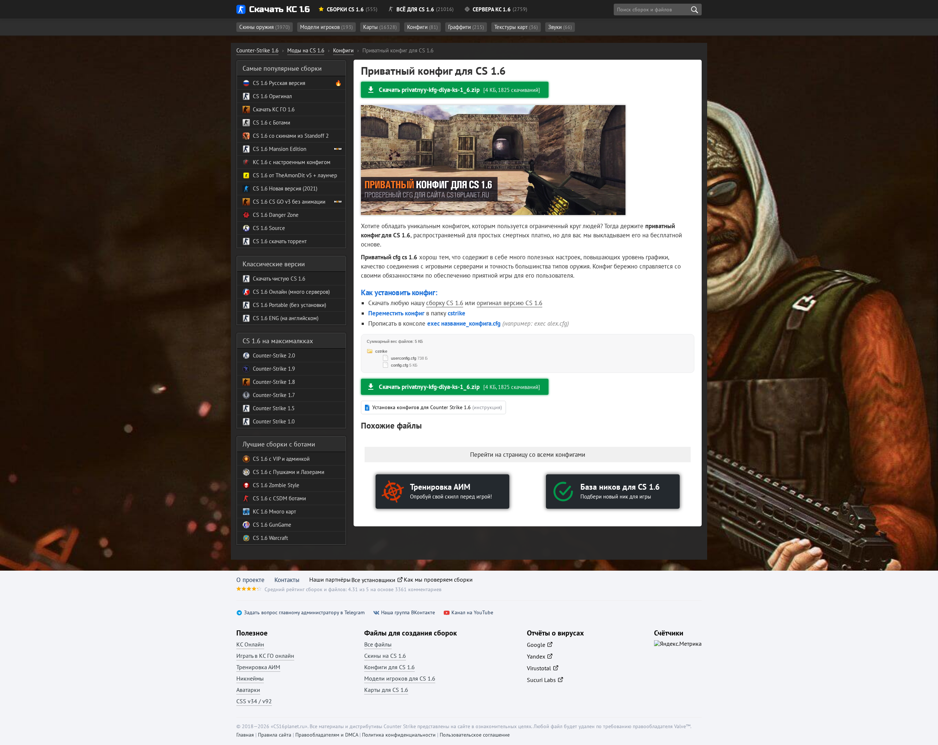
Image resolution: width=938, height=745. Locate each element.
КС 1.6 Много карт (274, 511)
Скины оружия (264, 26)
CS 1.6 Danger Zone (276, 214)
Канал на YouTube (472, 612)
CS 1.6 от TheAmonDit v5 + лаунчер (295, 175)
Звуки (560, 26)
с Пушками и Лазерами (295, 471)
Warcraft (277, 537)
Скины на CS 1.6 (385, 655)
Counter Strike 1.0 (274, 421)
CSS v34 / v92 (254, 701)
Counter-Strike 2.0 (274, 355)
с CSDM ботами (286, 498)
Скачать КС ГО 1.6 (274, 109)
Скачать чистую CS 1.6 (279, 278)
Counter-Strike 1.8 (274, 381)
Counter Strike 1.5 (274, 408)
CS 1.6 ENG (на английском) (285, 318)
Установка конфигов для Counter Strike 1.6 (437, 407)
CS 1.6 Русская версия (279, 82)
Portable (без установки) (296, 304)
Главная (245, 734)
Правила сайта (274, 734)
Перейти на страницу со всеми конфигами (527, 455)
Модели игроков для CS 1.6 (399, 678)
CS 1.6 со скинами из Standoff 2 (291, 135)
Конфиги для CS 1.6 (389, 667)
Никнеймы (250, 678)
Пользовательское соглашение (475, 734)
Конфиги (422, 26)
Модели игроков (326, 26)
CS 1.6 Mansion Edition (279, 148)
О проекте (250, 579)
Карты (380, 26)
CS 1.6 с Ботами (271, 122)
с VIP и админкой (288, 458)
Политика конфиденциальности (399, 734)
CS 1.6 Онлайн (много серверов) (291, 291)
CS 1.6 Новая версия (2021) (285, 188)
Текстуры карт (516, 26)
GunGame (279, 524)
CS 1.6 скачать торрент (280, 241)
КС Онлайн (250, 644)
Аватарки (248, 689)
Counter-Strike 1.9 (274, 368)
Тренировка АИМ (258, 667)
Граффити (466, 26)
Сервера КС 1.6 (492, 9)
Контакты (286, 579)
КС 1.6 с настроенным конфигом (291, 162)
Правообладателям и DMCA (326, 734)
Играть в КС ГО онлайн (265, 655)
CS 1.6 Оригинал (272, 96)
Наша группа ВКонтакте (408, 612)
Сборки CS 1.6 (345, 9)
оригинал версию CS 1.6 (509, 303)
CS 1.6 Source (269, 228)
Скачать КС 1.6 (279, 9)
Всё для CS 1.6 (415, 9)
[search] (694, 9)
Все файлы (378, 644)
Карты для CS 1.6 (386, 689)
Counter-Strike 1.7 (274, 395)
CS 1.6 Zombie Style (276, 485)
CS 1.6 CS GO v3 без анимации (289, 201)
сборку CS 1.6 (444, 303)
